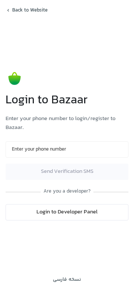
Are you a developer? (67, 192)
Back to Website (30, 10)
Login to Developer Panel (67, 212)
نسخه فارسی (67, 280)
